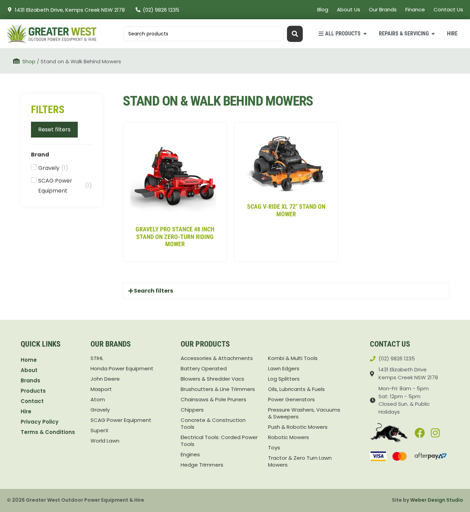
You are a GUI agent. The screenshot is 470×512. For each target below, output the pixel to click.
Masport (101, 389)
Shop (28, 61)
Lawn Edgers (283, 368)
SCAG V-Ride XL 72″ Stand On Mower (286, 210)
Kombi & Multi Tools (293, 358)
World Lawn (104, 440)
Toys (274, 447)
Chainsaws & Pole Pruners (213, 399)
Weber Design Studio (436, 500)
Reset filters (54, 129)
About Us (348, 9)
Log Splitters (284, 378)
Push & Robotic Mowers (298, 427)
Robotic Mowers (288, 437)
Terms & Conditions (48, 432)
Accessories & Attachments (217, 358)
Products (33, 390)
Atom (97, 399)
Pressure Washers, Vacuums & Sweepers (304, 413)
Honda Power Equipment (121, 368)
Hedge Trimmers (202, 464)
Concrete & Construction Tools (213, 424)
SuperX (99, 430)
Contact (32, 401)
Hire (26, 411)
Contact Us (448, 9)
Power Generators (291, 399)
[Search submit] (295, 34)
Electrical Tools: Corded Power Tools (219, 441)
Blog (322, 9)
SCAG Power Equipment (120, 420)
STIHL (96, 358)
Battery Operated (204, 368)
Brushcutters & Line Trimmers (218, 389)
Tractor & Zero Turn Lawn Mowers (300, 461)
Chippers (192, 409)
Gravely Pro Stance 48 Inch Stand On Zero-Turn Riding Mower (175, 237)
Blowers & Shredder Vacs (212, 378)
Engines (190, 454)
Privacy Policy (39, 421)
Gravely (100, 409)
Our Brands (383, 9)
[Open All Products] (365, 34)
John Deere (105, 378)
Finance (415, 9)
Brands (30, 380)
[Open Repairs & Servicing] (433, 34)
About (29, 370)
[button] (286, 291)
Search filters (153, 291)
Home (29, 359)
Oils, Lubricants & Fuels (296, 389)
